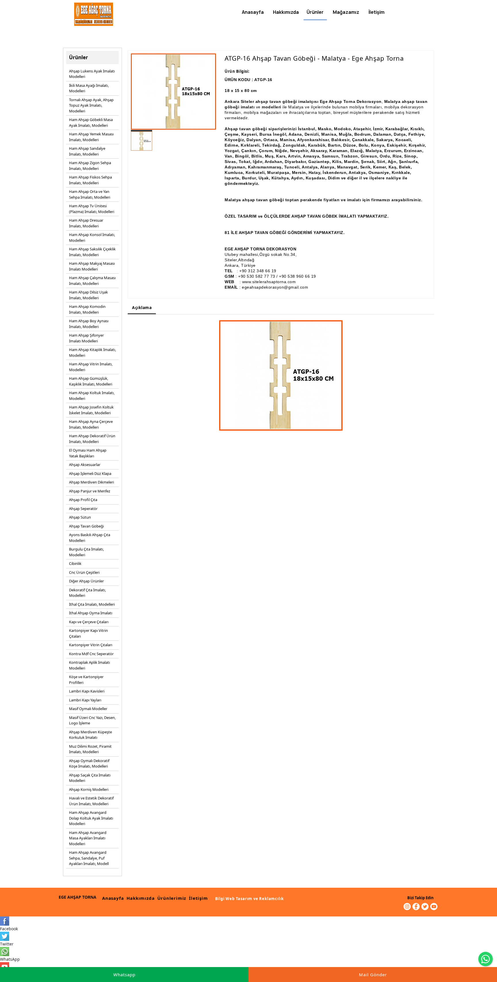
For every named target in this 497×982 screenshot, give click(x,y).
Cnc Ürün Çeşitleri (84, 572)
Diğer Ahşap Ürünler (86, 581)
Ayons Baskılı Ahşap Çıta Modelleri (89, 537)
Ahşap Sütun (80, 517)
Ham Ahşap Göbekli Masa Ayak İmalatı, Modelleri (91, 122)
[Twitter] (425, 906)
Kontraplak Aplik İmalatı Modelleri (89, 665)
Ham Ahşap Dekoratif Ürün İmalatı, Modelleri (92, 438)
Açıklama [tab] (142, 307)
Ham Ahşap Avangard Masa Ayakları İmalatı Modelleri (87, 838)
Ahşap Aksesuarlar (84, 464)
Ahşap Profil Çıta (83, 499)
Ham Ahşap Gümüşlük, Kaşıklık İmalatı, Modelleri (90, 381)
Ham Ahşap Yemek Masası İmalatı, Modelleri (91, 136)
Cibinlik (75, 563)
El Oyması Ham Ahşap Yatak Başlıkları (87, 453)
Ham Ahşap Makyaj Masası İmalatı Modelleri (92, 266)
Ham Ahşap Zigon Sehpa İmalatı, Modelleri (90, 165)
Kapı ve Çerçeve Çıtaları (88, 621)
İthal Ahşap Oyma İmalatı (90, 612)
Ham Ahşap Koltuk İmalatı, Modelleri (91, 395)
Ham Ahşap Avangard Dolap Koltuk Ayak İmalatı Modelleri (91, 818)
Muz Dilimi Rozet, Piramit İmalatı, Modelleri (90, 749)
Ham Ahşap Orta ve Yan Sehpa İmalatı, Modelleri (89, 194)
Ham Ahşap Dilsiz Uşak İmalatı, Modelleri (88, 294)
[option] (173, 91)
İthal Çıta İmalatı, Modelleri (92, 604)
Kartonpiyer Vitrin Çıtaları (90, 644)
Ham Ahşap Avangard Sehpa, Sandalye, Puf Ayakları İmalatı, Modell (89, 858)
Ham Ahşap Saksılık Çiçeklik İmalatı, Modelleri (92, 251)
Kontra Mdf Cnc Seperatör (91, 653)
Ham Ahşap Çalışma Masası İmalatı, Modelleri (92, 280)
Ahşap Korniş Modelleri (88, 789)
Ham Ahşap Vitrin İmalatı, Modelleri (90, 366)
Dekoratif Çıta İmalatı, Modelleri (87, 592)
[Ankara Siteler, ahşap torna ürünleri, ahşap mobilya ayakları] (93, 14)
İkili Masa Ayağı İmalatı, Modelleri (89, 88)
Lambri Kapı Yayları (85, 700)
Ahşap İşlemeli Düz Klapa (90, 473)
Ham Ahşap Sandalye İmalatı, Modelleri (87, 151)
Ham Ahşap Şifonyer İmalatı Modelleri (86, 338)
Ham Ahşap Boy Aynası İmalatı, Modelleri (88, 323)
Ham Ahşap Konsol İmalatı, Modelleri (92, 237)
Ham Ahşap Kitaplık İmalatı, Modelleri (92, 352)
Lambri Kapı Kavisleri (86, 691)
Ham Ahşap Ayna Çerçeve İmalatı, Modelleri (91, 424)
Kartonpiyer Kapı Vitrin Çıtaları (88, 633)
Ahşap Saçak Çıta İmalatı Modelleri (89, 777)
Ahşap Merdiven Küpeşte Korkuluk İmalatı (90, 734)
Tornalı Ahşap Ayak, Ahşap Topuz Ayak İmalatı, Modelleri (91, 105)
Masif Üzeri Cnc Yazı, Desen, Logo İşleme (92, 720)
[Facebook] (416, 906)
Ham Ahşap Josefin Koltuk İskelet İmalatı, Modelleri (91, 409)
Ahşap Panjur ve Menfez (89, 491)
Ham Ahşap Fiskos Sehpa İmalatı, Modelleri (90, 179)
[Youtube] (433, 906)
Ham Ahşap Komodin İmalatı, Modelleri (87, 309)
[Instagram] (407, 906)
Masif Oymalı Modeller (88, 708)
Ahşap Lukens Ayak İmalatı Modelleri (92, 73)
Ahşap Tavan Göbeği (86, 526)
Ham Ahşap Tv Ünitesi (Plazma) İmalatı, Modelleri (91, 208)
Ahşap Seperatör (83, 508)
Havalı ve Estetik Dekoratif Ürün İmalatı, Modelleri (91, 800)
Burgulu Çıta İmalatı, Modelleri (86, 551)
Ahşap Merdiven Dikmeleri (91, 482)
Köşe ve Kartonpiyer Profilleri (86, 679)
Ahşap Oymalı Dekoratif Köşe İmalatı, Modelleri (89, 763)
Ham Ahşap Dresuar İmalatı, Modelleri (86, 223)
